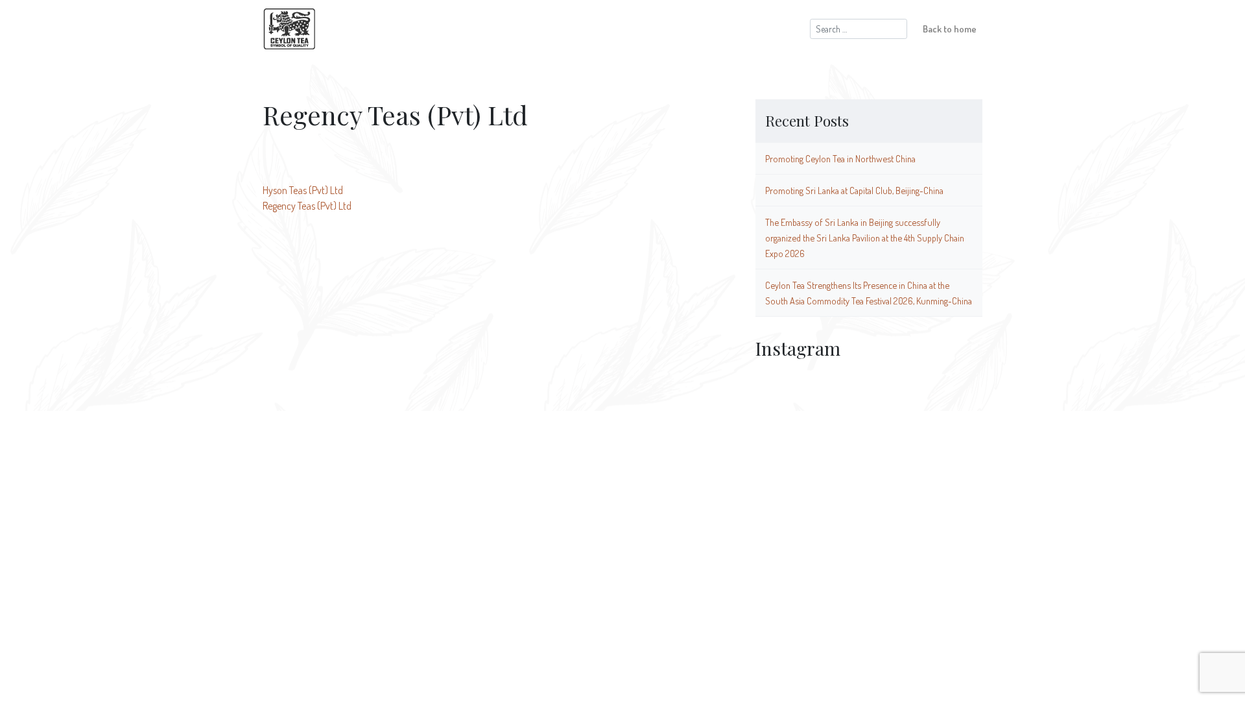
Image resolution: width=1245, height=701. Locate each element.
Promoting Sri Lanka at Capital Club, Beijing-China (854, 190)
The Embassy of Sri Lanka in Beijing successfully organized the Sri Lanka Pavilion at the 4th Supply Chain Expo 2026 (864, 237)
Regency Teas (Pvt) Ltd (307, 205)
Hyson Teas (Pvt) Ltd (303, 190)
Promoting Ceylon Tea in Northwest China (840, 158)
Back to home (950, 28)
